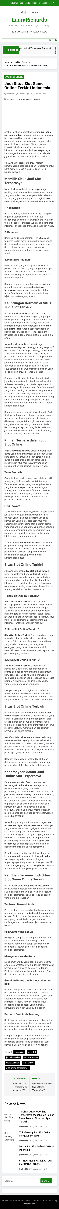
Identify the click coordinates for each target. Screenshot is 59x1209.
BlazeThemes (29, 1203)
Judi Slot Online (14, 77)
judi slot (32, 1052)
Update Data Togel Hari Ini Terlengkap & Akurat (24, 48)
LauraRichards (29, 20)
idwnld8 (10, 93)
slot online (28, 1062)
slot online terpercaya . (17, 1068)
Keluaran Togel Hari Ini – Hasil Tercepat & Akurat (28, 3)
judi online (19, 1052)
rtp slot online (31, 1057)
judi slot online (13, 1057)
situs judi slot (12, 1062)
